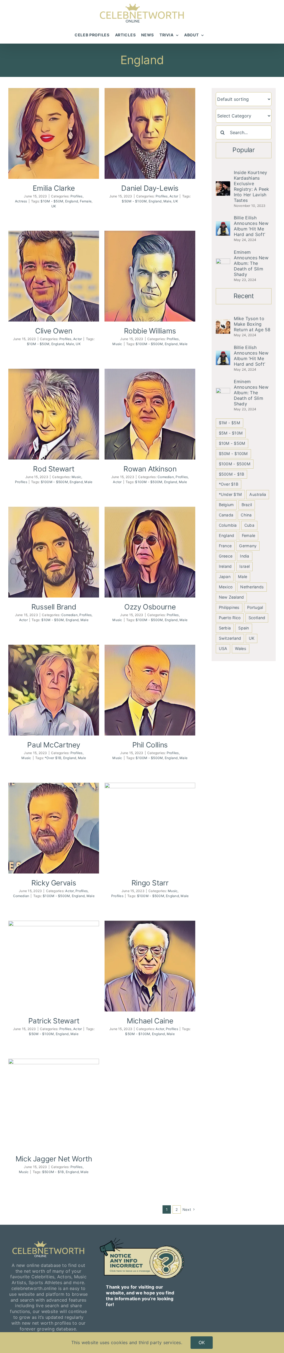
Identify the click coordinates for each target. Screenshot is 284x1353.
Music (117, 344)
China (246, 515)
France (225, 545)
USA (223, 648)
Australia (257, 494)
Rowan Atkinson (150, 469)
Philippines (229, 607)
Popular (243, 150)
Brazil (247, 504)
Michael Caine (150, 1020)
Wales (240, 648)
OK (202, 1342)
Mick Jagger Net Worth (54, 1158)
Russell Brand (53, 607)
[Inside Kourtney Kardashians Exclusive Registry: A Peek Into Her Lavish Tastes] (223, 184)
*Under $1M (230, 494)
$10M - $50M (51, 201)
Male (167, 201)
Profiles (76, 196)
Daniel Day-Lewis (150, 188)
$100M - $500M (149, 344)
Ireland (225, 566)
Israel (244, 566)
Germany (248, 545)
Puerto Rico (230, 617)
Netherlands (252, 586)
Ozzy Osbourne (150, 607)
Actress (21, 201)
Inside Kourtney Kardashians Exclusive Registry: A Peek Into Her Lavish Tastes (251, 186)
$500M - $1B (53, 1172)
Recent (244, 296)
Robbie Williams (150, 331)
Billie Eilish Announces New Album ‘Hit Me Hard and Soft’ (251, 226)
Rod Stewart (53, 469)
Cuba (249, 525)
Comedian (166, 477)
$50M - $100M (134, 201)
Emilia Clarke (54, 188)
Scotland (256, 617)
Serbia (225, 628)
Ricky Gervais (53, 882)
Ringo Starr (150, 882)
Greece (225, 556)
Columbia (228, 525)
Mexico (226, 586)
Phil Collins (150, 744)
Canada (226, 515)
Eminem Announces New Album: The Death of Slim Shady (251, 263)
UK (53, 206)
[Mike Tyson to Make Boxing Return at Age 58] (223, 322)
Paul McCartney (53, 744)
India (244, 556)
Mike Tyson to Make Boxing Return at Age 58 (252, 324)
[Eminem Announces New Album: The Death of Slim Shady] (223, 261)
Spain (243, 628)
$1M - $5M (229, 422)
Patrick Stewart (53, 1020)
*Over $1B (53, 758)
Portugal (255, 607)
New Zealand (231, 597)
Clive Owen (53, 331)
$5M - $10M (231, 433)
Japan (224, 576)
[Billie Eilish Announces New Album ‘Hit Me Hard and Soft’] (223, 224)
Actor (173, 196)
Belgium (226, 504)
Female (86, 201)
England (71, 201)
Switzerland (230, 638)
